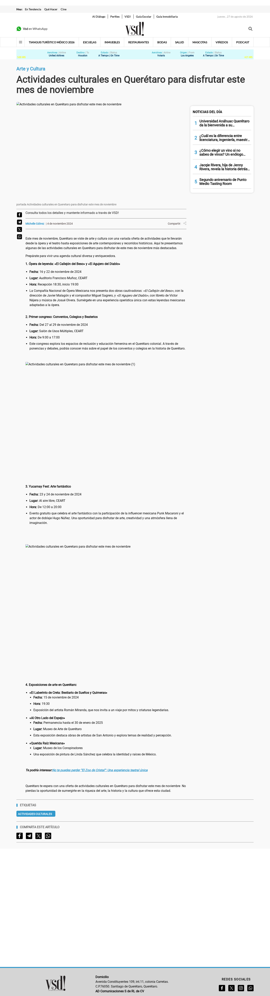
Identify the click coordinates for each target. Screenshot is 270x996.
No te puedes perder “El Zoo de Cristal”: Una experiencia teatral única (100, 770)
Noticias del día (207, 112)
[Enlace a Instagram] (241, 988)
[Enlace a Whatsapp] (250, 988)
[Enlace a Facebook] (222, 988)
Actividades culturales (35, 814)
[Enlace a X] (231, 988)
